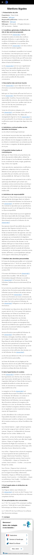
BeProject (12, 17)
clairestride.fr (17, 34)
